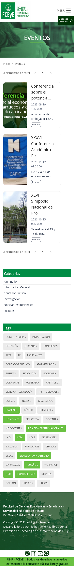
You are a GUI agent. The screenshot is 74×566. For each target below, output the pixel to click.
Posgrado (32, 382)
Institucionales (49, 391)
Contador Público (15, 293)
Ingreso (26, 401)
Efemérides (46, 410)
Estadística (30, 373)
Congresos (50, 346)
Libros (43, 483)
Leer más (36, 124)
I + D (8, 437)
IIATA (8, 355)
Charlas (51, 446)
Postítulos (53, 382)
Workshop (51, 465)
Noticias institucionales (18, 305)
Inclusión (12, 446)
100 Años (32, 465)
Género (28, 410)
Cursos (10, 401)
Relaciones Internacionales (45, 428)
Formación (32, 446)
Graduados (45, 401)
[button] (66, 20)
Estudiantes (34, 355)
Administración (46, 364)
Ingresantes (48, 437)
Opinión (11, 483)
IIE (19, 355)
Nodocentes (14, 428)
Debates (9, 311)
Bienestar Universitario (34, 455)
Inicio (6, 64)
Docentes (52, 419)
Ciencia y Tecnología (19, 391)
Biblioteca (32, 419)
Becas (9, 455)
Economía (49, 373)
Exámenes (11, 410)
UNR (8, 474)
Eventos (20, 64)
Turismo (11, 373)
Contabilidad (26, 474)
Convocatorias (16, 337)
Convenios (12, 382)
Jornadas (31, 346)
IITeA (20, 437)
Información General (17, 287)
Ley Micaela (13, 465)
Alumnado (10, 281)
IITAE (32, 437)
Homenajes (12, 419)
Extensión (12, 346)
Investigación (12, 299)
